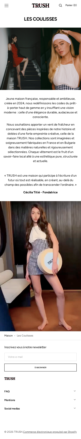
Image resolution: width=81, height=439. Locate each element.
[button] (6, 5)
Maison (8, 335)
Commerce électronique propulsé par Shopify (50, 431)
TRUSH (18, 431)
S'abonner (41, 367)
